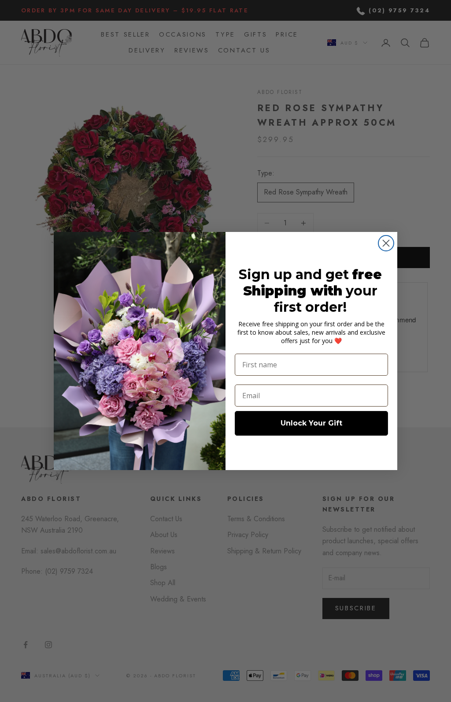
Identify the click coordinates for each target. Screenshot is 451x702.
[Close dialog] (386, 243)
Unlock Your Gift (311, 423)
